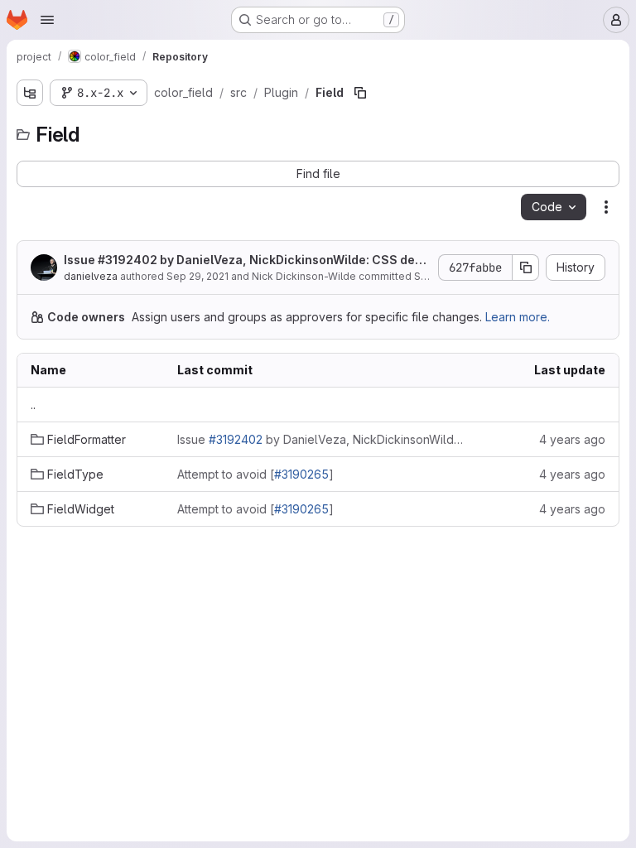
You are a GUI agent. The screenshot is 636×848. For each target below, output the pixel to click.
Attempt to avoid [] (255, 474)
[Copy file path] (360, 93)
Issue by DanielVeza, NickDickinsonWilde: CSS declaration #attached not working (245, 260)
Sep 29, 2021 (197, 276)
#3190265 (301, 474)
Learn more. (517, 317)
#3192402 (127, 260)
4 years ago (572, 439)
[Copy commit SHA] (526, 267)
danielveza (91, 276)
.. (33, 405)
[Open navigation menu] (47, 20)
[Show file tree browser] (30, 93)
